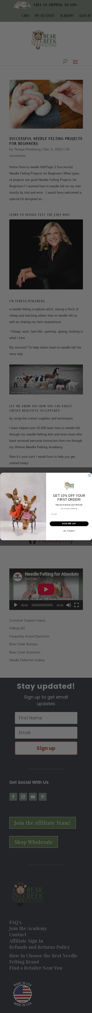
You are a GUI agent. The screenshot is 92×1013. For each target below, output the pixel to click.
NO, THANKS (69, 531)
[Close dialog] (89, 475)
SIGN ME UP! (69, 524)
